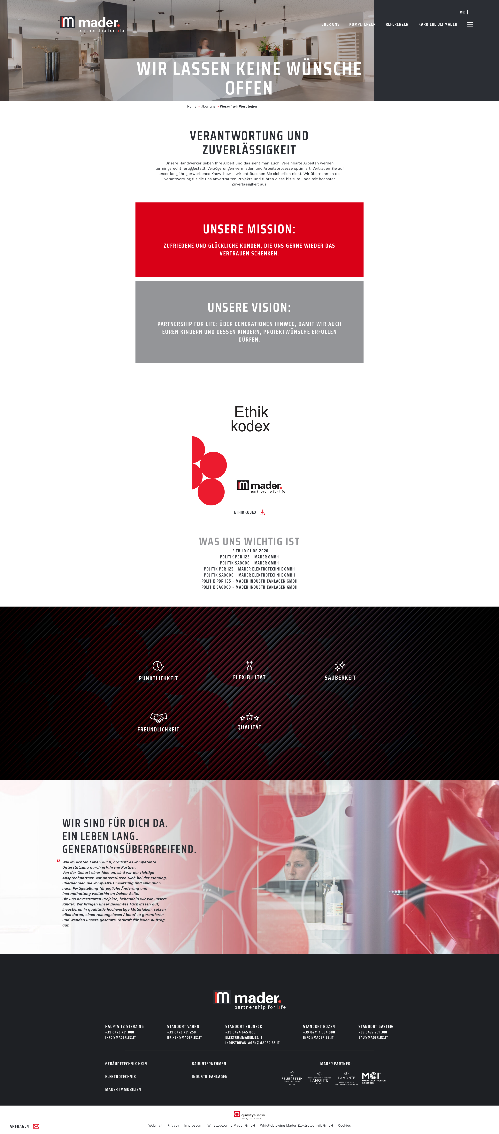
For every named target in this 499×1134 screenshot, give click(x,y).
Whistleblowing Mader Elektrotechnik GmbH (296, 1125)
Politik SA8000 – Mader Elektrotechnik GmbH (249, 575)
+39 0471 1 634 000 (319, 1032)
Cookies (344, 1125)
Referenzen (397, 24)
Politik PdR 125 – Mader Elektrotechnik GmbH (249, 569)
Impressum (193, 1125)
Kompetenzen (362, 24)
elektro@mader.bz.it (243, 1037)
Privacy (173, 1125)
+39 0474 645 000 (240, 1032)
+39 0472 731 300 (372, 1032)
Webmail (155, 1125)
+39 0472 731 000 (119, 1032)
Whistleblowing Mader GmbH (231, 1125)
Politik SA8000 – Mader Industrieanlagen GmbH (250, 587)
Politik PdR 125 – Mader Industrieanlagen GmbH (250, 581)
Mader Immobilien (123, 1089)
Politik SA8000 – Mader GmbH (249, 563)
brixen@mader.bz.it (184, 1037)
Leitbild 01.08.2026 (249, 551)
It (471, 12)
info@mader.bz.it (120, 1037)
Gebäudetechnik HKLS (126, 1063)
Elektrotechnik (120, 1076)
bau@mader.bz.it (373, 1037)
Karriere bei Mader (437, 24)
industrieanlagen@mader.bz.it (252, 1042)
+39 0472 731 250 (181, 1032)
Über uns (330, 24)
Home (191, 106)
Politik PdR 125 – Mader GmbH (249, 557)
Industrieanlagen (210, 1076)
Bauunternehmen (209, 1063)
